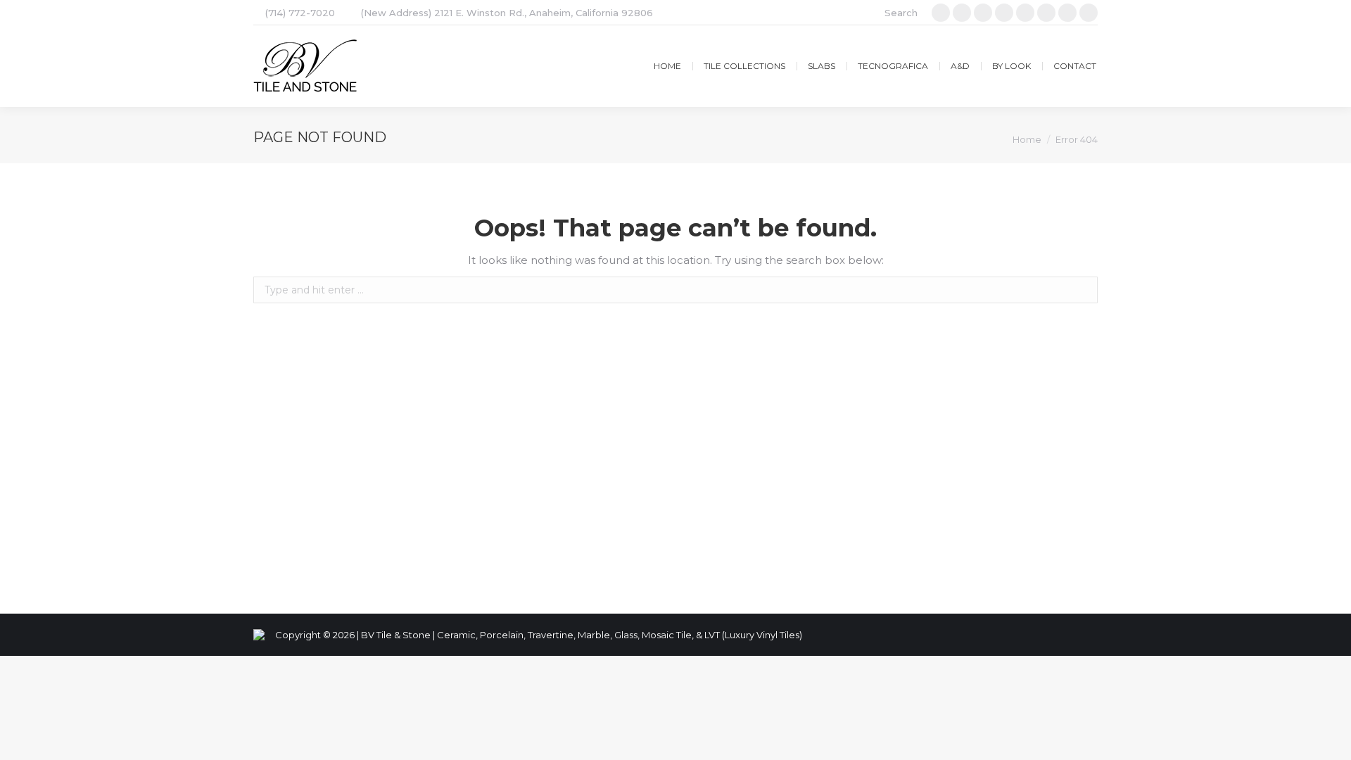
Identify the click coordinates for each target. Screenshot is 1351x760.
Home (1027, 139)
